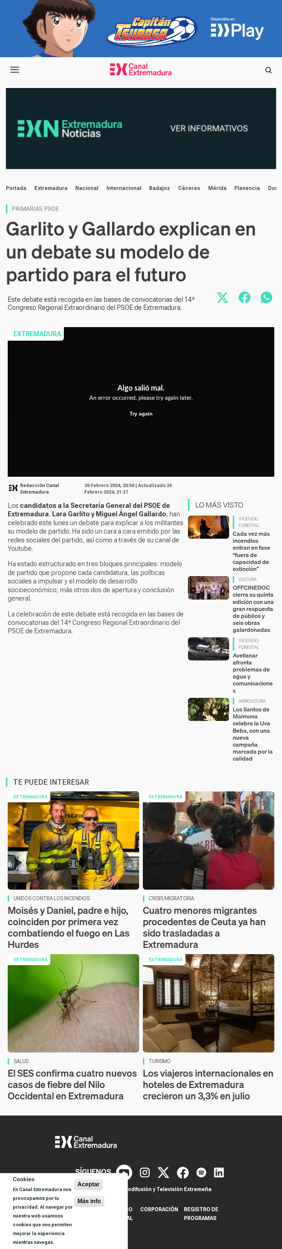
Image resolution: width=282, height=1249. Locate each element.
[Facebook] (184, 1172)
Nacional (86, 188)
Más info (89, 1201)
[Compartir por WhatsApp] (266, 297)
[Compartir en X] (222, 297)
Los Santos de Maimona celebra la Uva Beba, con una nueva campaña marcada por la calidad (253, 733)
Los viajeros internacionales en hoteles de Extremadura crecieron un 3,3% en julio (208, 1084)
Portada (16, 188)
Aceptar (88, 1184)
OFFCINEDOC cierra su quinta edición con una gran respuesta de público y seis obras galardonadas (253, 608)
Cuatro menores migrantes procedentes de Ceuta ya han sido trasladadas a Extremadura (204, 927)
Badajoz (159, 188)
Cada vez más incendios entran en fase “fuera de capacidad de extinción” (251, 551)
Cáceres (189, 188)
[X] (164, 1172)
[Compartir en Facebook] (244, 297)
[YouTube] (125, 1172)
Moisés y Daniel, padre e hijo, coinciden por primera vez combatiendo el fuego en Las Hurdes (69, 927)
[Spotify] (202, 1172)
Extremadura (51, 188)
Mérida (217, 188)
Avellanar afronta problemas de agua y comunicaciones (253, 673)
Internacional (123, 188)
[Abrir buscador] (268, 69)
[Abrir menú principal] (15, 70)
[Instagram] (146, 1172)
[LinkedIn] (219, 1172)
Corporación (159, 1209)
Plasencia (247, 188)
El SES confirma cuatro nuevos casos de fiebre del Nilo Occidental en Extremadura (72, 1084)
